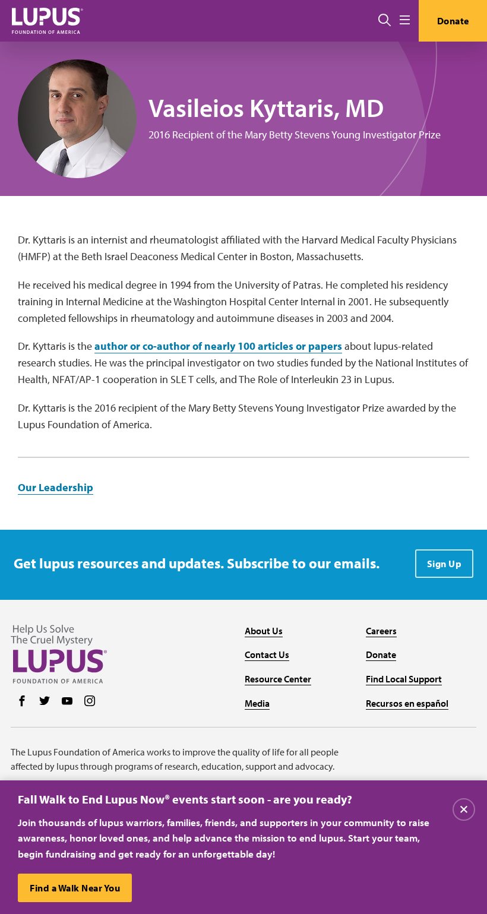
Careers (381, 631)
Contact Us (267, 654)
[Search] (384, 21)
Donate (453, 21)
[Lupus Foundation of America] (47, 20)
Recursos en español (407, 703)
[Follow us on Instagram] (89, 702)
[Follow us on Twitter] (44, 702)
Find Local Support (404, 679)
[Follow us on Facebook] (22, 702)
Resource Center (278, 679)
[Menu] (405, 20)
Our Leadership (55, 487)
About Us (264, 631)
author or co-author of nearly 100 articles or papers (218, 346)
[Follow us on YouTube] (67, 702)
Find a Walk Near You (75, 888)
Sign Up (444, 564)
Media (257, 703)
